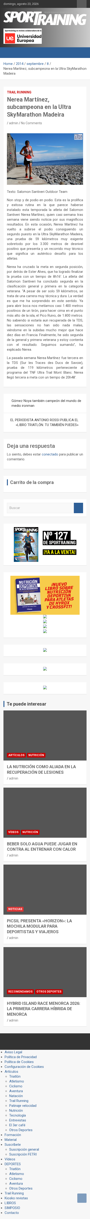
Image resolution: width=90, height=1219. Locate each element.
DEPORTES (13, 1164)
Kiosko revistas (16, 1198)
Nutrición (36, 755)
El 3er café (17, 1125)
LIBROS (10, 1203)
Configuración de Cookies (24, 1067)
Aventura (16, 1091)
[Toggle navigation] (9, 52)
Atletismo (16, 1081)
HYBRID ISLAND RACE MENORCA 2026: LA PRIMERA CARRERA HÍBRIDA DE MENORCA (43, 1009)
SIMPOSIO (12, 1208)
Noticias (15, 909)
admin (13, 123)
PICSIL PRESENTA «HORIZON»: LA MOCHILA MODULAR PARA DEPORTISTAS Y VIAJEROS (39, 926)
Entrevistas (17, 1120)
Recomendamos (20, 991)
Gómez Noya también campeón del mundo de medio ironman (46, 403)
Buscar (78, 508)
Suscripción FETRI (23, 1154)
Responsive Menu (82, 4)
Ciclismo (15, 1086)
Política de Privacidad (21, 1057)
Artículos (16, 755)
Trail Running (19, 92)
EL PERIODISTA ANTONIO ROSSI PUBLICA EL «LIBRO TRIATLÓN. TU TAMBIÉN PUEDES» (44, 422)
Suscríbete (13, 1145)
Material (11, 1140)
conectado (50, 454)
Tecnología (17, 1115)
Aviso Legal (13, 1052)
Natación (16, 1096)
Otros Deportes (48, 991)
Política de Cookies (19, 1062)
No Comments (31, 123)
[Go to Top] (82, 1198)
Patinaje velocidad (22, 1106)
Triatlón (15, 1076)
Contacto (12, 1213)
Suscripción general (24, 1149)
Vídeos (13, 832)
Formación (13, 1135)
